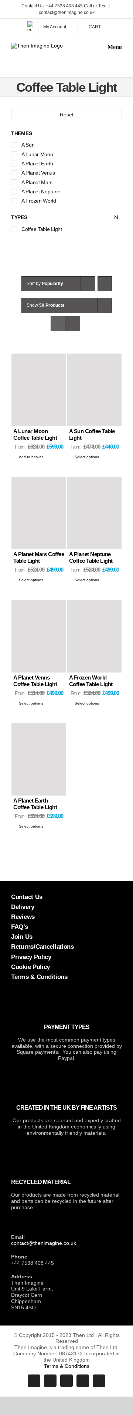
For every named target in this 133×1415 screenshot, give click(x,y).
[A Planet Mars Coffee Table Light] (38, 513)
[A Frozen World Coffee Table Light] (94, 636)
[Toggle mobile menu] (112, 46)
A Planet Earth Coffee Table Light (35, 803)
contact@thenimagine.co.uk (67, 12)
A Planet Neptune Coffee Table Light (91, 557)
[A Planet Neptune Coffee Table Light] (94, 513)
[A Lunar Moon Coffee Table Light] (38, 390)
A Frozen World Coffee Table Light (91, 680)
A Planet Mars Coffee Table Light (38, 557)
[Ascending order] (105, 283)
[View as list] (72, 323)
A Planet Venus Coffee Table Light (35, 680)
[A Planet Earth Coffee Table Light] (38, 759)
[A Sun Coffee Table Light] (94, 390)
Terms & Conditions (66, 1366)
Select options (87, 457)
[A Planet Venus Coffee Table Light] (38, 636)
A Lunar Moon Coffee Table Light (35, 434)
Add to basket (31, 457)
